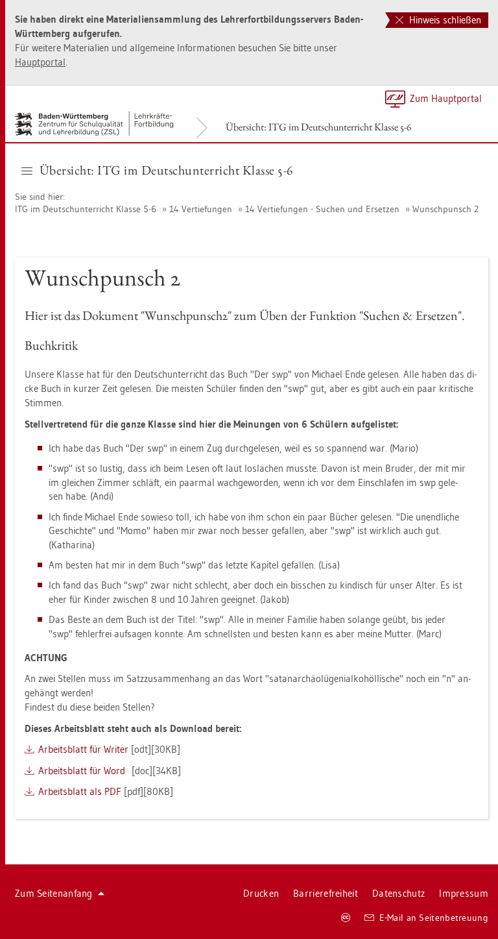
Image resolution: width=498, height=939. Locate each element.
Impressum (463, 893)
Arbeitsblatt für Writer (83, 749)
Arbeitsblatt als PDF (79, 791)
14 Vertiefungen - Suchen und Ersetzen (322, 209)
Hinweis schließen (444, 20)
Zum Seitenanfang (54, 893)
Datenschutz (398, 893)
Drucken (261, 893)
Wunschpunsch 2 (445, 209)
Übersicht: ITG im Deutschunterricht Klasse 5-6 (319, 126)
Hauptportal (40, 62)
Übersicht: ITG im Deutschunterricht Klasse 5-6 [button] (167, 170)
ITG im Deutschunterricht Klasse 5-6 (85, 209)
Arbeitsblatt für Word (81, 770)
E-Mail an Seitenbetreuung (434, 917)
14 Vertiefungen (200, 209)
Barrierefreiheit (325, 893)
